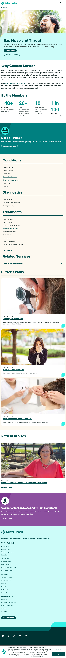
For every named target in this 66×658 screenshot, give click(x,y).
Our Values (4, 592)
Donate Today (8, 618)
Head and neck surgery (10, 228)
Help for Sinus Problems (13, 370)
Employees (4, 599)
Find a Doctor (10, 50)
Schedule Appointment (7, 552)
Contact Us (5, 547)
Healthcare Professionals (8, 602)
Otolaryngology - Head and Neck (16, 83)
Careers (3, 586)
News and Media (7, 605)
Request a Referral (12, 54)
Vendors (3, 608)
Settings (58, 649)
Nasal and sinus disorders (11, 180)
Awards (3, 583)
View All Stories (6, 488)
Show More (6, 250)
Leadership (4, 589)
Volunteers (4, 611)
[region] (33, 651)
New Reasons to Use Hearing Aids (17, 419)
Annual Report (6, 580)
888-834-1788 (56, 142)
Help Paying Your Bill (7, 570)
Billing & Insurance (6, 564)
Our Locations (5, 558)
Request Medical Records (8, 567)
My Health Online (6, 561)
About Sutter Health (6, 577)
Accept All (58, 654)
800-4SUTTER (7, 543)
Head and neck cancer (10, 177)
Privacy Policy (38, 656)
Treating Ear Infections (13, 319)
